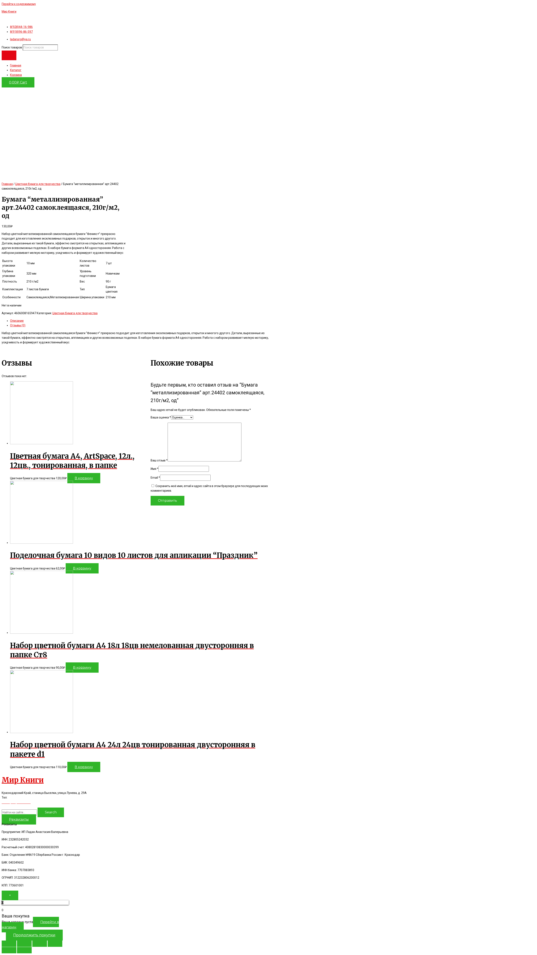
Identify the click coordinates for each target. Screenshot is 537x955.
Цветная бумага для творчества (37, 184)
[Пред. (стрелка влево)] (9, 950)
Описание (17, 320)
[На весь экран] (39, 944)
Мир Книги (9, 11)
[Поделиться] (24, 944)
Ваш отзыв (159, 460)
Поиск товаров (12, 47)
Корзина (16, 75)
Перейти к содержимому (19, 4)
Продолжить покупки (34, 935)
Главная (15, 65)
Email (155, 477)
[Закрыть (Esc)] (9, 944)
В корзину (84, 478)
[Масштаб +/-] (55, 944)
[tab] (141, 320)
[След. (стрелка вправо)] (24, 950)
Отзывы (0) (17, 325)
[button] (19, 819)
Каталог (15, 70)
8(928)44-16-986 (20, 797)
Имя (154, 468)
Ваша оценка (161, 417)
